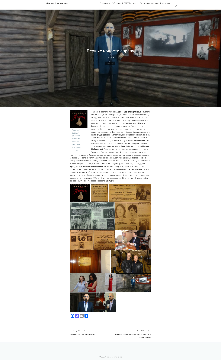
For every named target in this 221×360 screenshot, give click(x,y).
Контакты (110, 181)
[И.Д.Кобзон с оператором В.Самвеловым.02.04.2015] (133, 240)
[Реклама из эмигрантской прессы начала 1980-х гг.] (99, 193)
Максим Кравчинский (57, 3)
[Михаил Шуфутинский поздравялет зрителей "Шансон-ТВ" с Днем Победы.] (110, 302)
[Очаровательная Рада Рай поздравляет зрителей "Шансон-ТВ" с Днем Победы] (110, 282)
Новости (110, 63)
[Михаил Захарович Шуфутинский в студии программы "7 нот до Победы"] (133, 282)
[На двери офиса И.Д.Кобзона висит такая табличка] (90, 261)
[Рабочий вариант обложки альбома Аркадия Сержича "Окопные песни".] (80, 193)
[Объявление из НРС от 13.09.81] (104, 240)
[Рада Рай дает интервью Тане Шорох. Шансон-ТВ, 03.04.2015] (87, 282)
